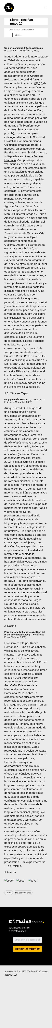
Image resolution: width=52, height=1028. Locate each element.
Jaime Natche (27, 29)
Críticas (18, 35)
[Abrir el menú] (46, 7)
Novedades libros (23, 892)
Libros (8, 892)
